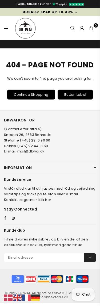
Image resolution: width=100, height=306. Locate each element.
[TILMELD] (90, 257)
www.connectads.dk (49, 297)
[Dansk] (8, 297)
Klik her (44, 199)
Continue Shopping (31, 94)
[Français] (26, 297)
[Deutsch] (35, 297)
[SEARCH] (72, 28)
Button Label (75, 94)
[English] (17, 297)
